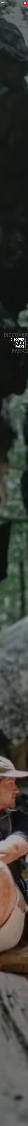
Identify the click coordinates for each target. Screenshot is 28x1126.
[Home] (4, 3)
